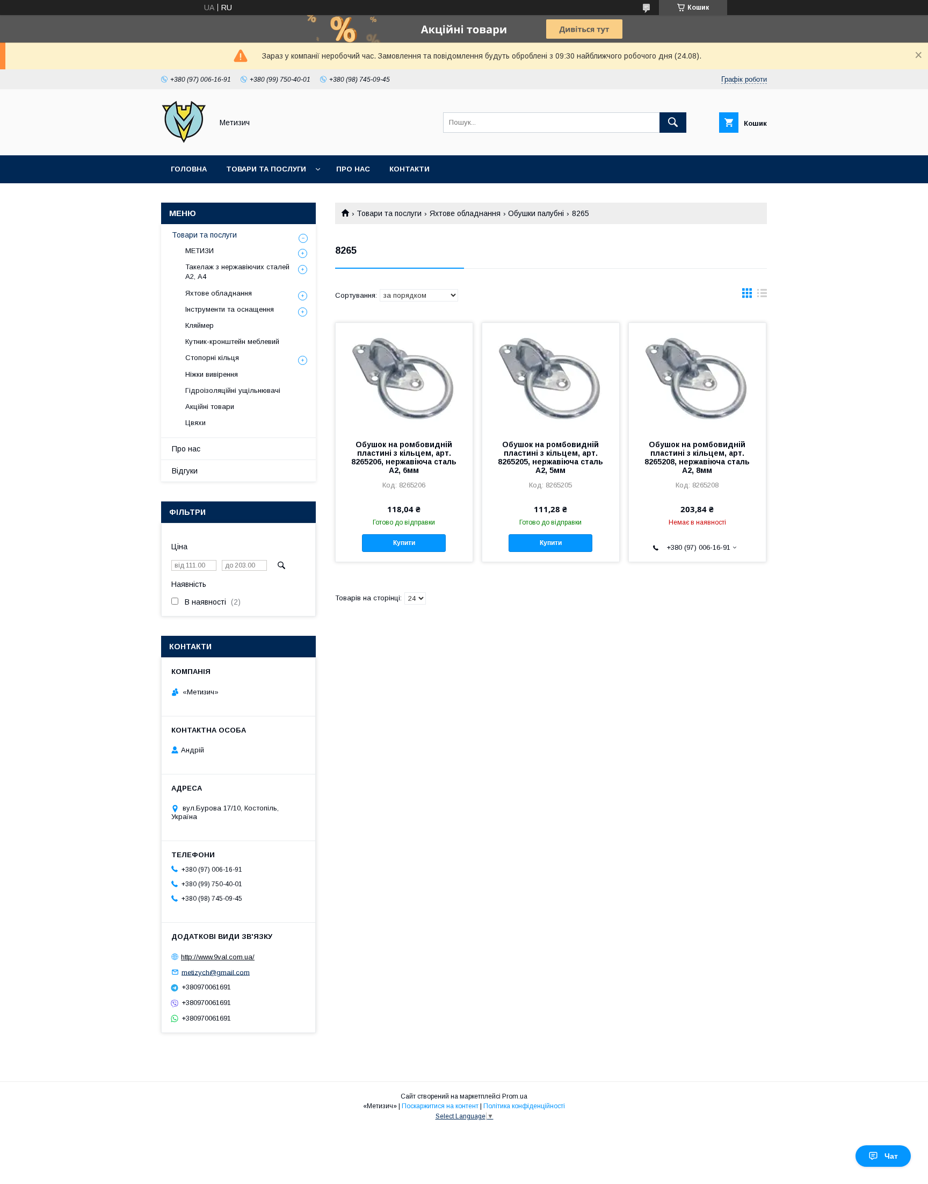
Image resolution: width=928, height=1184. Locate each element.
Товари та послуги (266, 169)
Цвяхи (195, 423)
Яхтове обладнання (465, 213)
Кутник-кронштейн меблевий (232, 342)
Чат (891, 1156)
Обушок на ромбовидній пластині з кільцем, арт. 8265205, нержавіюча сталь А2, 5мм (550, 457)
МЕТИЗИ (199, 251)
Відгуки (185, 471)
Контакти (409, 169)
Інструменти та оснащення (229, 309)
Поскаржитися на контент (440, 1106)
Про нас (353, 169)
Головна (189, 169)
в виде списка (762, 295)
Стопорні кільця (212, 358)
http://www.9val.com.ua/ (218, 957)
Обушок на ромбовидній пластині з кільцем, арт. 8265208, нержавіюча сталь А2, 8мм (697, 457)
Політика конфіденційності (524, 1106)
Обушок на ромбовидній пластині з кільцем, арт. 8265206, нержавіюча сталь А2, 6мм (403, 457)
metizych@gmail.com (216, 972)
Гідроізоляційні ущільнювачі (232, 390)
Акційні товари (209, 407)
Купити (404, 543)
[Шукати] (672, 122)
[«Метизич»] (184, 141)
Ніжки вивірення (211, 374)
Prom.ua (514, 1096)
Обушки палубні (536, 213)
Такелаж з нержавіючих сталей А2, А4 (237, 272)
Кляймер (199, 325)
